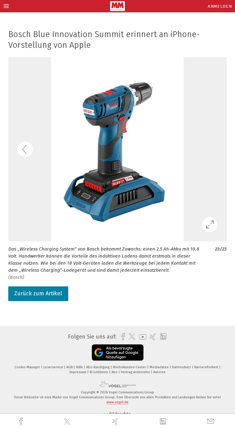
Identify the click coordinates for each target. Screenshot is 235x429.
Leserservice (53, 367)
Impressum (78, 372)
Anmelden (220, 6)
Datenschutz (182, 367)
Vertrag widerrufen (136, 372)
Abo (114, 372)
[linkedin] (163, 422)
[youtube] (141, 337)
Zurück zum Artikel (38, 293)
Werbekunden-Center (130, 367)
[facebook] (21, 421)
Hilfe (80, 367)
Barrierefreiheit (206, 367)
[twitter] (68, 421)
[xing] (116, 421)
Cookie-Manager (28, 367)
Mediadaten (160, 367)
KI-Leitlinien (99, 372)
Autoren (159, 372)
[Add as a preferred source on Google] (118, 352)
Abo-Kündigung (98, 367)
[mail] (211, 421)
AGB (69, 367)
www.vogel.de (117, 402)
